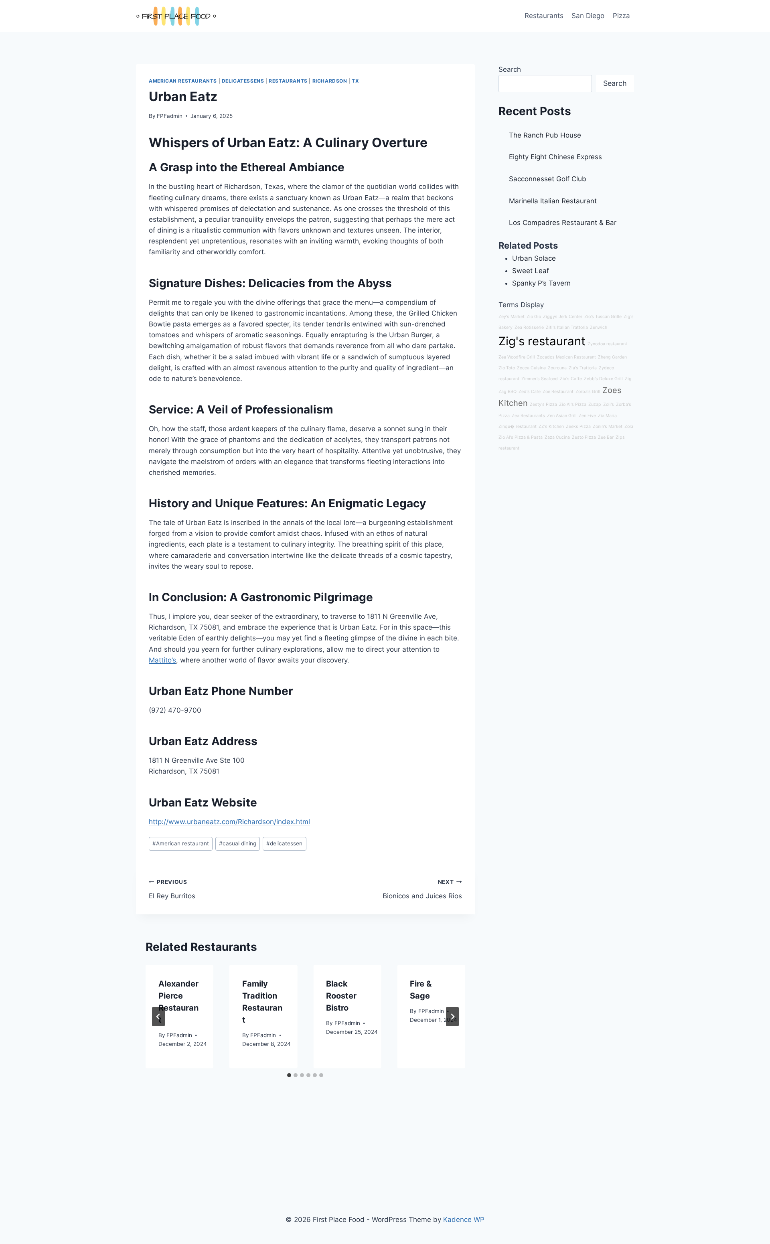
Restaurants (544, 16)
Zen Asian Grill (562, 415)
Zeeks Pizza (578, 426)
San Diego (587, 16)
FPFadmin (169, 116)
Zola (628, 426)
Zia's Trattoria (583, 368)
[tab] (289, 1075)
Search (509, 69)
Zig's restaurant (542, 341)
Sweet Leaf (530, 271)
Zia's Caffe (571, 378)
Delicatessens (243, 81)
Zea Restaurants (528, 415)
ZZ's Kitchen (551, 426)
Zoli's (608, 404)
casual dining (237, 843)
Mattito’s (162, 660)
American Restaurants (183, 81)
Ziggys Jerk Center (562, 316)
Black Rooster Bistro (341, 996)
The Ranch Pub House (545, 135)
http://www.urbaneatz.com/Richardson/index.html (229, 822)
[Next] (452, 1016)
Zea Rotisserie (529, 327)
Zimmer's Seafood (539, 378)
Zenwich (598, 327)
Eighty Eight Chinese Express (555, 157)
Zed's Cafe (530, 391)
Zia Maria (607, 415)
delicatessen (284, 843)
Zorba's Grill (587, 391)
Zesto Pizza (584, 437)
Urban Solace (534, 258)
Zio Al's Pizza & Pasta (520, 437)
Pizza (621, 16)
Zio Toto (506, 368)
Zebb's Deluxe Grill (603, 378)
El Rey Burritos (172, 889)
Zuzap (594, 404)
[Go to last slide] (158, 1016)
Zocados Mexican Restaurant (566, 357)
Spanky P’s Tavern (541, 283)
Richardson (329, 81)
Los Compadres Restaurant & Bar (562, 223)
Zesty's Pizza (543, 404)
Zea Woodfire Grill (516, 357)
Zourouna (557, 368)
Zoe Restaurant (558, 391)
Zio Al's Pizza (572, 404)
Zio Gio (534, 316)
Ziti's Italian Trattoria (567, 327)
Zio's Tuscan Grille (603, 316)
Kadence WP (463, 1220)
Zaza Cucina (557, 437)
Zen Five (587, 415)
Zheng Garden (612, 357)
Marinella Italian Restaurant (553, 201)
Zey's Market (511, 316)
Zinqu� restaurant (517, 426)
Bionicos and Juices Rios (422, 889)
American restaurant (180, 843)
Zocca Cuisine (531, 368)
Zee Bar (606, 437)
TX (355, 81)
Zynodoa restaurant (607, 343)
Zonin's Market (607, 426)
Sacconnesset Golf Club (547, 179)
